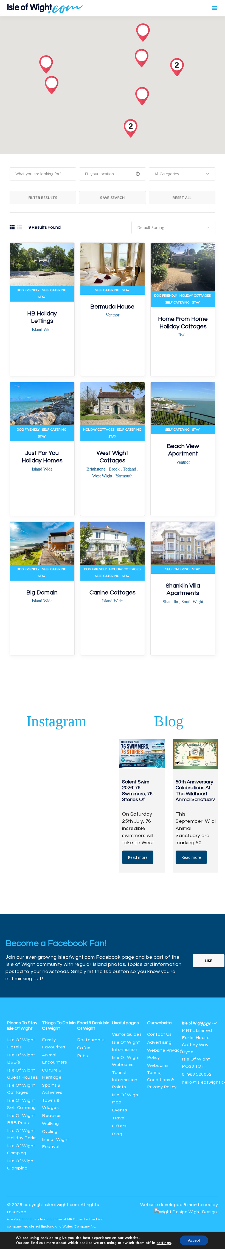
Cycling (50, 1131)
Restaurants (91, 1040)
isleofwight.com (62, 1204)
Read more (138, 857)
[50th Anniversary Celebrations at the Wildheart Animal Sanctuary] (195, 754)
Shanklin (171, 601)
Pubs (82, 1056)
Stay (42, 297)
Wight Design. (202, 1212)
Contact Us (159, 1034)
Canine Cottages (112, 592)
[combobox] (182, 174)
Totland (130, 469)
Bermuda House (112, 307)
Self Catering (54, 290)
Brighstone (96, 469)
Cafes (84, 1048)
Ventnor (112, 315)
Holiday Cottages (195, 295)
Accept (194, 1240)
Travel (118, 1118)
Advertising (159, 1042)
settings (164, 1242)
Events (119, 1110)
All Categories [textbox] (166, 173)
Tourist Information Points (124, 1079)
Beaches (52, 1115)
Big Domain (42, 592)
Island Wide (42, 329)
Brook (115, 469)
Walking (50, 1123)
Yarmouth (124, 476)
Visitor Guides (127, 1034)
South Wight (192, 601)
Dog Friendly (28, 290)
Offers (119, 1126)
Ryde (182, 334)
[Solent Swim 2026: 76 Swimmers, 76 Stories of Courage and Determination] (142, 754)
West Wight (102, 476)
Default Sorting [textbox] (150, 227)
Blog (117, 1134)
